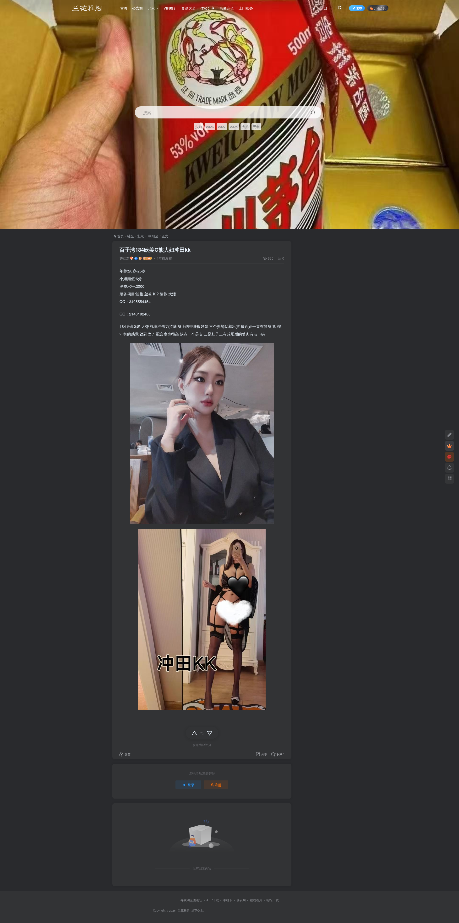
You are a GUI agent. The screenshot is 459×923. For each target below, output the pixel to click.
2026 (210, 126)
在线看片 (256, 900)
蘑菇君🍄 (127, 258)
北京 (140, 236)
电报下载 (272, 900)
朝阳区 (152, 236)
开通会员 (380, 8)
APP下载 (212, 900)
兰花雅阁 (183, 910)
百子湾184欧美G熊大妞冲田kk (155, 249)
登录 (191, 784)
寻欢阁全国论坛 (191, 900)
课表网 (241, 900)
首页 (120, 236)
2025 (234, 126)
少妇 (198, 126)
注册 (218, 784)
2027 (222, 126)
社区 (130, 236)
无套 (256, 126)
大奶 (245, 126)
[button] (451, 226)
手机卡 (227, 900)
